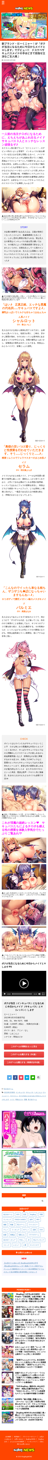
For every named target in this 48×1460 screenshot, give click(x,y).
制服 (11, 1225)
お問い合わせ (18, 1439)
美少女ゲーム (8, 1089)
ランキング (7, 1219)
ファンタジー (33, 1225)
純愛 (4, 1235)
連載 (4, 1225)
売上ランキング (38, 1240)
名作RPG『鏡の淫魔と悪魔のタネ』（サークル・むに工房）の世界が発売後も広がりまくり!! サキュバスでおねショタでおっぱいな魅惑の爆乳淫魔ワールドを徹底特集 (30, 1404)
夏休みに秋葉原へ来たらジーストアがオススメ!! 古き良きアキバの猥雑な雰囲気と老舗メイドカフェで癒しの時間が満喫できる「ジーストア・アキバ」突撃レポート (30, 1325)
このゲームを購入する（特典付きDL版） (24, 1062)
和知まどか (19, 1099)
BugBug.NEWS (30, 1439)
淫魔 (25, 1099)
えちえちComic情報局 (17, 1441)
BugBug (33, 1214)
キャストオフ (34, 1245)
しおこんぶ (38, 1092)
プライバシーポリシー (30, 1437)
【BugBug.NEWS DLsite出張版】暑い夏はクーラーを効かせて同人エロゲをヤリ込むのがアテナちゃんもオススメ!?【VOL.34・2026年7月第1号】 (30, 1416)
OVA (41, 1230)
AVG (17, 1214)
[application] (24, 983)
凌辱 (31, 1219)
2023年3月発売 (9, 1092)
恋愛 (34, 1230)
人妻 (24, 1245)
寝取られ (22, 1235)
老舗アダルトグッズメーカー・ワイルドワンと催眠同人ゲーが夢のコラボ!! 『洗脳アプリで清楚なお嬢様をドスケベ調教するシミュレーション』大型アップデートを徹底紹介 (30, 1377)
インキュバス (20, 1092)
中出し (21, 1240)
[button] (24, 983)
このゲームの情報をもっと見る (24, 1046)
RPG (37, 1219)
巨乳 (24, 1214)
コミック (6, 1245)
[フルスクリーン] (43, 994)
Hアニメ (26, 1230)
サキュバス (29, 1092)
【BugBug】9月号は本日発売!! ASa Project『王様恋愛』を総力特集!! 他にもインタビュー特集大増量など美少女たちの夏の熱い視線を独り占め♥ (30, 1297)
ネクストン (14, 1096)
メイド (12, 1099)
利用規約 (17, 1437)
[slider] (22, 994)
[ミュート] (39, 994)
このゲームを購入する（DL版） (24, 1054)
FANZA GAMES (20, 1219)
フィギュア (15, 1230)
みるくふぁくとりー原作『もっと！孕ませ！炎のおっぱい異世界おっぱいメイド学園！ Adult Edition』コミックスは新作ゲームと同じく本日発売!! (30, 1350)
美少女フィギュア (9, 1240)
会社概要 (8, 1437)
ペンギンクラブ (32, 1441)
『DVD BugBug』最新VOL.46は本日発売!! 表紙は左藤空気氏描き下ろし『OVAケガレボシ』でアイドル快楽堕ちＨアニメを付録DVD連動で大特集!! (30, 1390)
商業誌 (12, 1235)
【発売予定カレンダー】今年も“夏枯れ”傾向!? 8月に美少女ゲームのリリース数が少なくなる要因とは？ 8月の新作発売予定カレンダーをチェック (30, 1310)
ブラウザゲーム (34, 1235)
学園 (41, 1214)
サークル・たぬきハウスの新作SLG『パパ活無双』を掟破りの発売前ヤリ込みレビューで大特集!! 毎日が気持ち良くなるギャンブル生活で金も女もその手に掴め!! (30, 1338)
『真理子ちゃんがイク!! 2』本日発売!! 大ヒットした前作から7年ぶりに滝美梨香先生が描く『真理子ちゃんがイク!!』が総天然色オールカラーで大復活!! (30, 1363)
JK (28, 1240)
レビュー (16, 1245)
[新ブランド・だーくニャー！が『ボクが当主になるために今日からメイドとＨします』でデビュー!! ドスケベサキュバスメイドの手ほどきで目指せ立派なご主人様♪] (27, 1077)
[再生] (5, 994)
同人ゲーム (21, 1225)
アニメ (5, 1230)
